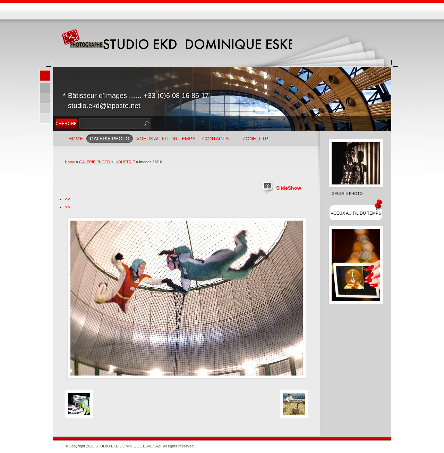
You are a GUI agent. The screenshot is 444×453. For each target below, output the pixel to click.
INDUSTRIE (124, 162)
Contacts (215, 138)
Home (75, 138)
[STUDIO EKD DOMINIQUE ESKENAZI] (82, 39)
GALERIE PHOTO (109, 138)
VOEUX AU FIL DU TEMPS (165, 138)
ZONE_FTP (255, 138)
